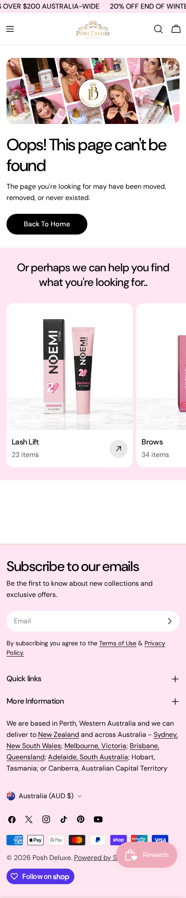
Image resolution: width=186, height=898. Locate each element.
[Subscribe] (169, 621)
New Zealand (58, 734)
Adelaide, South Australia (88, 757)
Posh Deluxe (51, 857)
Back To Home (47, 223)
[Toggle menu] (10, 29)
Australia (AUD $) (46, 795)
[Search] (158, 29)
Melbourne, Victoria (95, 745)
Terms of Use (117, 643)
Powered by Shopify (105, 857)
